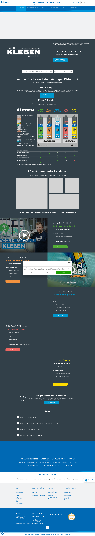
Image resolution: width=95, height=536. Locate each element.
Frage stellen (68, 465)
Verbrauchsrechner (52, 497)
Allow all (63, 272)
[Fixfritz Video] (24, 372)
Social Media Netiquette (46, 534)
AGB (26, 534)
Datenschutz (31, 534)
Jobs (17, 500)
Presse (17, 495)
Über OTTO (50, 3)
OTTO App (50, 494)
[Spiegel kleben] (32, 193)
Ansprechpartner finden (37, 523)
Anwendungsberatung (53, 491)
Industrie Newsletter (20, 494)
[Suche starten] (92, 2)
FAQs (71, 71)
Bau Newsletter (19, 492)
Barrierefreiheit (56, 534)
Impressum (37, 534)
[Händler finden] (73, 2)
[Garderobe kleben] (56, 185)
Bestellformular (67, 491)
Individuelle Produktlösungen (38, 494)
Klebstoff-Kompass (30, 71)
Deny (31, 272)
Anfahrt (17, 497)
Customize (47, 272)
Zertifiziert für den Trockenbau (63, 241)
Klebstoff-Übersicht (40, 71)
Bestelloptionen (67, 492)
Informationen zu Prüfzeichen (38, 495)
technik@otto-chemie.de (51, 465)
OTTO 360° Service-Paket (21, 498)
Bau (34, 3)
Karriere (59, 3)
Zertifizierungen (19, 503)
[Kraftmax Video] (71, 338)
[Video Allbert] (24, 235)
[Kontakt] (76, 2)
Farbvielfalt (34, 492)
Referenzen (73, 8)
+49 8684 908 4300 (32, 465)
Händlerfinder (65, 71)
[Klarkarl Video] (24, 304)
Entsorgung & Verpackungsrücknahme (69, 499)
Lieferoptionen (67, 494)
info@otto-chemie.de (20, 520)
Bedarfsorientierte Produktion (38, 491)
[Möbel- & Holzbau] (64, 201)
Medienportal (51, 498)
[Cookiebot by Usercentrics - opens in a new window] (66, 262)
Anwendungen (49, 71)
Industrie (41, 3)
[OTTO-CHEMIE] (5, 2)
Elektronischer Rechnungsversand (68, 496)
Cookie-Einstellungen (65, 534)
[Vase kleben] (72, 185)
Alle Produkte (57, 71)
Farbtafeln (50, 495)
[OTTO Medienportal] (74, 2)
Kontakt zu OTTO (20, 491)
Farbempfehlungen (52, 492)
